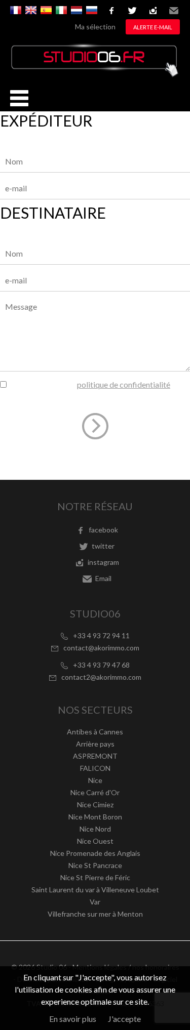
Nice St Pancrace (95, 865)
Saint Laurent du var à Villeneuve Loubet (95, 889)
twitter (132, 11)
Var (95, 901)
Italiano (61, 10)
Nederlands (76, 10)
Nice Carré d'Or (95, 792)
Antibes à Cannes (95, 731)
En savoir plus (72, 1018)
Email (174, 11)
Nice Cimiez (95, 804)
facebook (111, 11)
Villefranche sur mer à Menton (95, 914)
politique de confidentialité (123, 384)
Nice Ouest (95, 841)
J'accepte (124, 1018)
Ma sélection (95, 26)
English (30, 10)
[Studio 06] (95, 74)
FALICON (95, 768)
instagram (153, 11)
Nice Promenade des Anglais (95, 853)
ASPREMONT (95, 756)
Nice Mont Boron (95, 816)
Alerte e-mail (152, 27)
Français (15, 10)
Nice (95, 780)
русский (91, 10)
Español (46, 10)
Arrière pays (95, 743)
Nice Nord (95, 829)
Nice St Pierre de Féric (95, 877)
